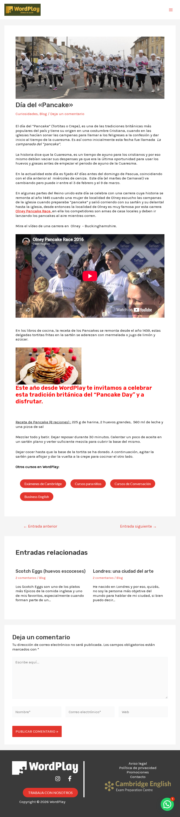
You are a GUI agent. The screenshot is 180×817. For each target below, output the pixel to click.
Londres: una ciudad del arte (123, 571)
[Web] (143, 712)
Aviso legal (138, 763)
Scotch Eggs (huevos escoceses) (51, 571)
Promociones (138, 772)
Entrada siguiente (138, 526)
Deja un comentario (67, 114)
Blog (43, 114)
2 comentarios (26, 578)
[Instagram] (60, 781)
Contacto (138, 776)
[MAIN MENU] (171, 10)
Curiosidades (27, 114)
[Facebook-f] (72, 781)
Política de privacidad (138, 768)
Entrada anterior (40, 526)
